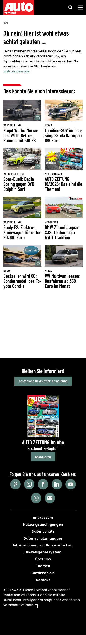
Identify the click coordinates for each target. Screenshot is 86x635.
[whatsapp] (36, 498)
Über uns (43, 559)
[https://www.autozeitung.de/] (18, 7)
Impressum (43, 517)
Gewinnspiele (43, 573)
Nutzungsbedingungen (43, 524)
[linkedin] (57, 484)
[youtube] (70, 484)
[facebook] (43, 484)
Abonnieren (43, 457)
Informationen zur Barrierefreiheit (43, 545)
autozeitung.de (16, 71)
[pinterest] (15, 484)
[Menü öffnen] (80, 7)
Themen (43, 566)
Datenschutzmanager (43, 538)
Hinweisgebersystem (42, 552)
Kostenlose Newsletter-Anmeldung (43, 381)
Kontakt (43, 579)
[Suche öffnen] (70, 7)
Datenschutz (43, 531)
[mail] (50, 498)
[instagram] (29, 484)
